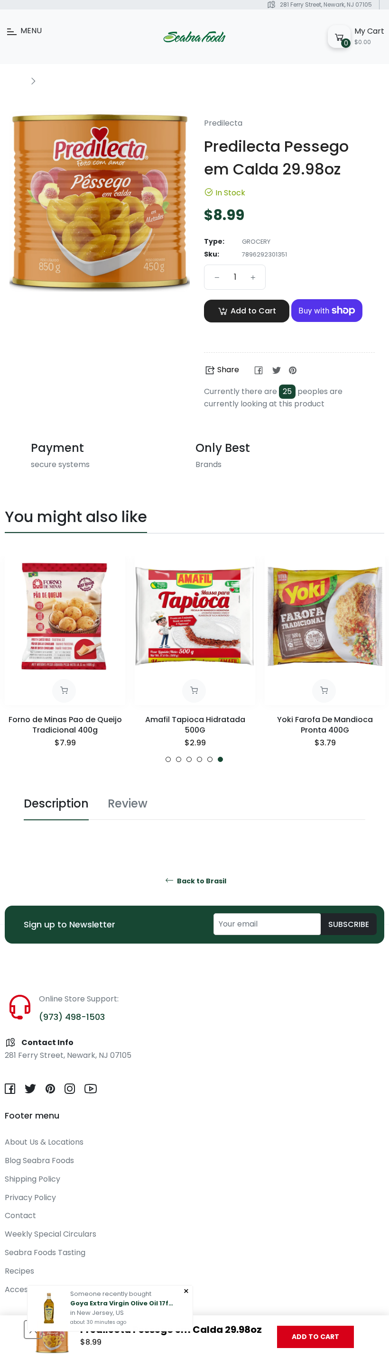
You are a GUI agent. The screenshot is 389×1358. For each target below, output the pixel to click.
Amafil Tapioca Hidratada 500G (195, 724)
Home (15, 80)
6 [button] (220, 759)
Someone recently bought (110, 1293)
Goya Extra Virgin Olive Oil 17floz (122, 1302)
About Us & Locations (44, 1142)
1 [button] (168, 759)
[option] (65, 659)
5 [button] (210, 759)
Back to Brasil (201, 881)
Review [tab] (128, 803)
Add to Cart (315, 1336)
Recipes (19, 1271)
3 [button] (189, 759)
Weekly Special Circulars (50, 1234)
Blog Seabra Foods (39, 1160)
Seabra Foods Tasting (45, 1252)
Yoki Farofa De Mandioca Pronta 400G (325, 724)
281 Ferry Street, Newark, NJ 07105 (326, 4)
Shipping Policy (32, 1179)
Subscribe (348, 924)
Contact (20, 1215)
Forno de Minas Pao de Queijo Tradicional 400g (65, 724)
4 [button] (199, 759)
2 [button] (178, 759)
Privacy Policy (30, 1197)
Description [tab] (56, 803)
